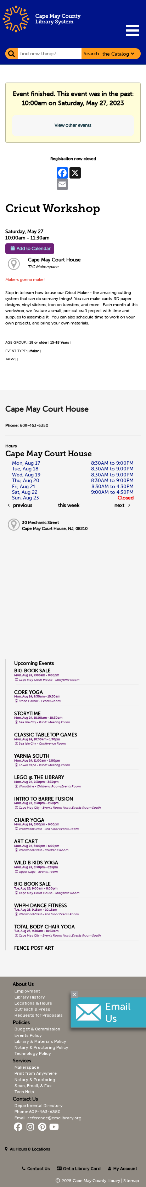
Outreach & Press (32, 1009)
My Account (124, 1168)
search (91, 53)
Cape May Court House (54, 259)
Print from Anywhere (36, 1073)
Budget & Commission (37, 1029)
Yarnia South (31, 756)
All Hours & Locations (29, 1149)
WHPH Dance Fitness (40, 905)
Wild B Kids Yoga (36, 862)
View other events (73, 125)
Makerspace (27, 1067)
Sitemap (131, 1180)
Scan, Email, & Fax (33, 1085)
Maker (34, 351)
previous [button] (22, 505)
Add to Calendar (34, 248)
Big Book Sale (32, 670)
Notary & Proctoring (35, 1079)
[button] (132, 31)
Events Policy (28, 1035)
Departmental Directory (39, 1105)
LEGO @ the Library (39, 777)
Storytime (27, 713)
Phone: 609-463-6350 (38, 1111)
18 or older (38, 342)
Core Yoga (28, 692)
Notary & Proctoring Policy (41, 1047)
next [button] (120, 505)
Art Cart (26, 841)
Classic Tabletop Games (45, 734)
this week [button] (68, 505)
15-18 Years (59, 342)
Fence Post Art (34, 948)
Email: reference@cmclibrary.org (48, 1117)
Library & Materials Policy (40, 1041)
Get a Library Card (81, 1168)
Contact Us (38, 1168)
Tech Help (24, 1091)
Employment (27, 991)
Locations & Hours (33, 1003)
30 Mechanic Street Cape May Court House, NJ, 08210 (55, 525)
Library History (30, 997)
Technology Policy (33, 1053)
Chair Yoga (29, 820)
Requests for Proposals (39, 1015)
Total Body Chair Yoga (44, 926)
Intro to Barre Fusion (43, 799)
